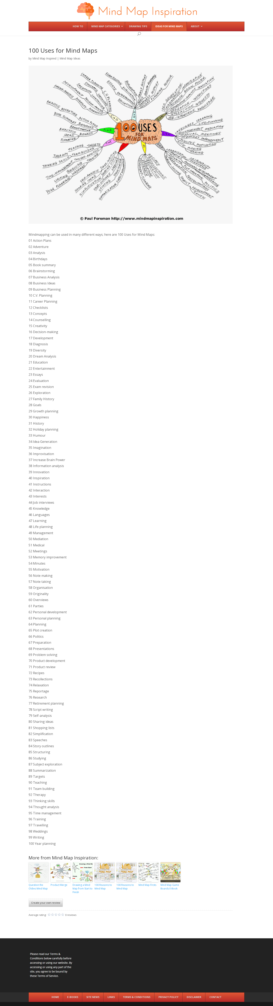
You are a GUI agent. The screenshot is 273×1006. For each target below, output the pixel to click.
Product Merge (59, 885)
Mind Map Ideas (70, 58)
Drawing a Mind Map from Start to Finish (83, 888)
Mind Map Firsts (147, 885)
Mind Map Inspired (44, 58)
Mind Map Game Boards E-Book (169, 886)
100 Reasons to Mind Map (103, 886)
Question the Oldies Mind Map (38, 886)
